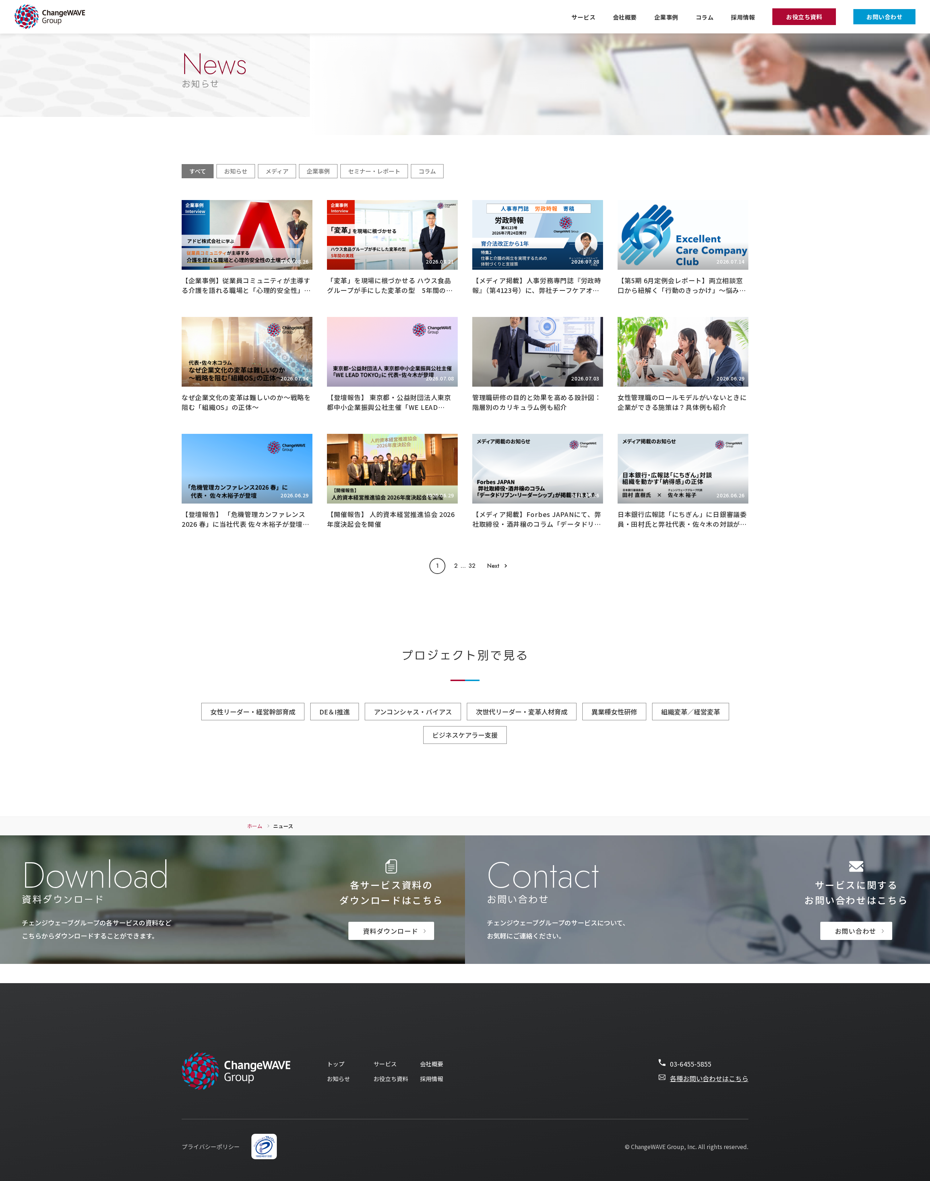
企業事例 (666, 17)
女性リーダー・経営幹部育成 (252, 711)
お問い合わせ (884, 16)
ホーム (254, 826)
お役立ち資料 (804, 16)
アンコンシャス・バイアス (413, 711)
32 (472, 566)
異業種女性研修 (614, 711)
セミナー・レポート (374, 171)
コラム (704, 17)
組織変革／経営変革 (690, 711)
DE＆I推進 (334, 711)
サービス (583, 17)
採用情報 (743, 17)
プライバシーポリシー (211, 1147)
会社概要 (625, 17)
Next (493, 566)
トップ (335, 1064)
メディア (277, 171)
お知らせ (235, 171)
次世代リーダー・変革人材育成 (521, 711)
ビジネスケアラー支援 (465, 735)
